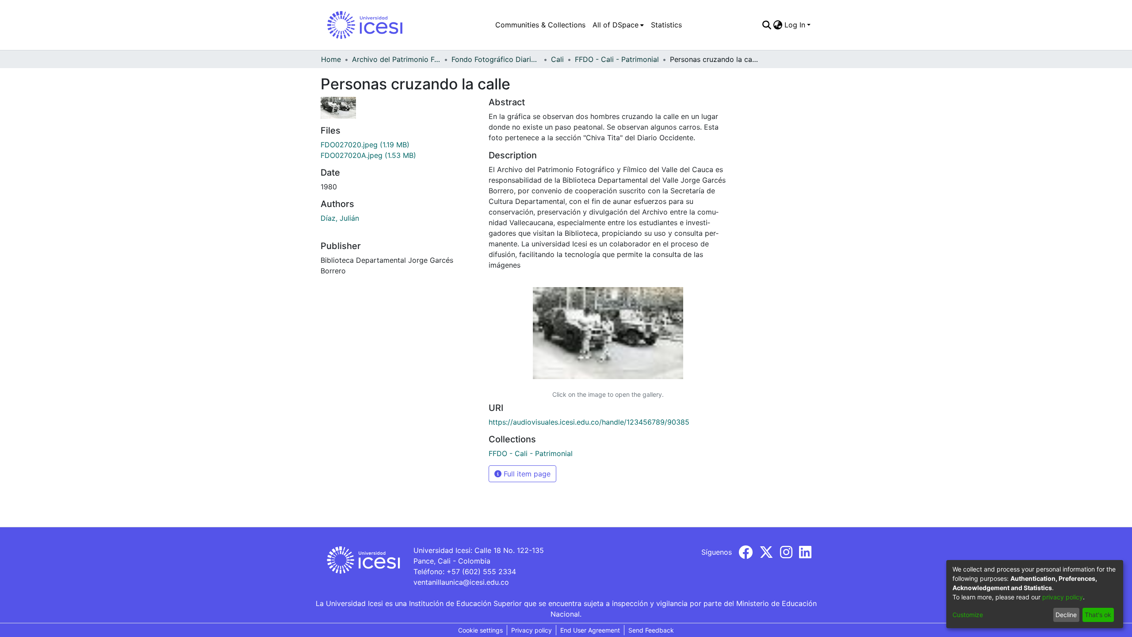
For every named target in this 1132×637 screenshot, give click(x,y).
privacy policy (1062, 597)
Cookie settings (480, 630)
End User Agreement (590, 630)
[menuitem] (618, 25)
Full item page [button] (526, 473)
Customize (967, 614)
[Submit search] (767, 24)
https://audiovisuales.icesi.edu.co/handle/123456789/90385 (589, 422)
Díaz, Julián (340, 218)
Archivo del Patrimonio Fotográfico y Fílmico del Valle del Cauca (396, 59)
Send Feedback (651, 630)
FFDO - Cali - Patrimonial (617, 59)
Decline (1066, 614)
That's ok (1098, 614)
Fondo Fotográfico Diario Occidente (495, 59)
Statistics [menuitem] (666, 24)
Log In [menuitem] (794, 24)
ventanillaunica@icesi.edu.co (461, 582)
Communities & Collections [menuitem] (540, 24)
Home (331, 59)
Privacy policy (531, 630)
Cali (557, 59)
